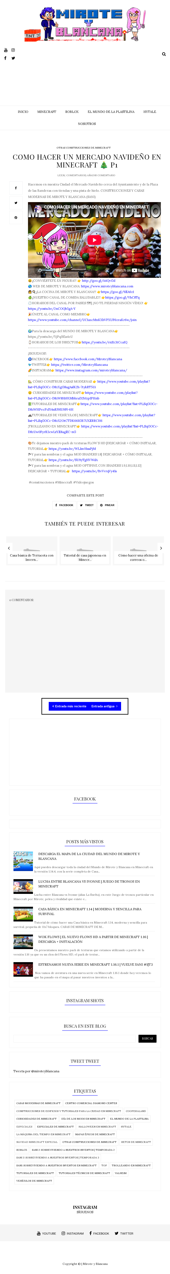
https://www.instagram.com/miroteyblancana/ (91, 370)
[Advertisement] (85, 71)
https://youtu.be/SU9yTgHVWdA (73, 460)
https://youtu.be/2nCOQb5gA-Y (52, 309)
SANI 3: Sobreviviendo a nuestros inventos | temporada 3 (57, 1157)
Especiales (24, 1126)
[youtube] (7, 49)
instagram (75, 1233)
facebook (101, 1233)
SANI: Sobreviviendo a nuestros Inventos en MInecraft (56, 1165)
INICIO (23, 112)
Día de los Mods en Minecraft (83, 1118)
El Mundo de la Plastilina (129, 1118)
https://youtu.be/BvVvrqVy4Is (94, 471)
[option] (31, 553)
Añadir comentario (101, 175)
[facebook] (7, 57)
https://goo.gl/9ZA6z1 (117, 292)
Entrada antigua (103, 706)
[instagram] (14, 49)
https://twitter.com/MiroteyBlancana (79, 365)
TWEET (89, 505)
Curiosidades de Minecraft (36, 1118)
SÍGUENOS (85, 1212)
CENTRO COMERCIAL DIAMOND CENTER (91, 1103)
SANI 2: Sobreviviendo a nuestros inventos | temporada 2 (73, 1149)
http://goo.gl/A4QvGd (98, 281)
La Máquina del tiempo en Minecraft (43, 1134)
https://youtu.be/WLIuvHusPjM (72, 449)
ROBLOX (72, 112)
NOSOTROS (87, 124)
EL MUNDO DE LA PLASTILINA (111, 112)
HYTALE (149, 112)
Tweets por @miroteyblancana (36, 1071)
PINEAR (109, 505)
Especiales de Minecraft (55, 1126)
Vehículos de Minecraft (34, 1180)
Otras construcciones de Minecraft (84, 147)
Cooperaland (136, 1111)
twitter (126, 1233)
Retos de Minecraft (136, 1141)
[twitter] (14, 57)
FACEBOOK (66, 505)
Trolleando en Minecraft (131, 1165)
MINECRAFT (46, 112)
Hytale (126, 1126)
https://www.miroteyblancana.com (107, 286)
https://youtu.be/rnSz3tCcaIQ (104, 342)
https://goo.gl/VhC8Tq (122, 297)
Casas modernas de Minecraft (38, 1103)
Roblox (21, 1149)
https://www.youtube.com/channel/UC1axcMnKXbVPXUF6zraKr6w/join (82, 320)
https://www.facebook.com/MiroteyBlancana (88, 359)
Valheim (120, 1173)
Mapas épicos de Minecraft (95, 1134)
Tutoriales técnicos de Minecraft (84, 1173)
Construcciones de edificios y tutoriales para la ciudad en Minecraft (68, 1111)
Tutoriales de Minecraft (35, 1173)
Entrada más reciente (70, 706)
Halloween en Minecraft (97, 1126)
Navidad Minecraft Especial (37, 1141)
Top (104, 1165)
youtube (49, 1233)
